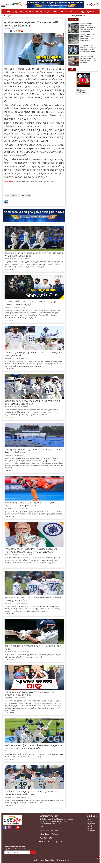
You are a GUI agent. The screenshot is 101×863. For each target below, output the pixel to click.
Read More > (9, 269)
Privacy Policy (7, 831)
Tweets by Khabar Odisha (77, 16)
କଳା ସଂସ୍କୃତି (81, 11)
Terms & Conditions (18, 831)
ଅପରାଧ (64, 11)
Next (99, 12)
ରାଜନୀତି (39, 11)
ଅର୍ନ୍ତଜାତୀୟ (30, 11)
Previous (95, 12)
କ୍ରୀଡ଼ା (46, 11)
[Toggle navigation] (98, 4)
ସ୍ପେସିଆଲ (91, 11)
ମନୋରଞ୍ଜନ (55, 11)
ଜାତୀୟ (21, 11)
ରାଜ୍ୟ (15, 11)
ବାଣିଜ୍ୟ (71, 11)
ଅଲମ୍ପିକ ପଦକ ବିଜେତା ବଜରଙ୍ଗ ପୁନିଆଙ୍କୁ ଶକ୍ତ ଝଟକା (34, 181)
